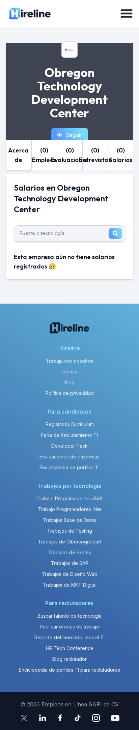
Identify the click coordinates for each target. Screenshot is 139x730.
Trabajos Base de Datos (69, 520)
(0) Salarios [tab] (120, 155)
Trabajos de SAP (69, 563)
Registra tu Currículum (70, 424)
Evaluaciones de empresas (69, 456)
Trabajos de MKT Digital (69, 585)
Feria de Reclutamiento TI (69, 435)
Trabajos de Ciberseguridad (69, 541)
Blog (69, 382)
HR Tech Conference (69, 648)
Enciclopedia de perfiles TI (69, 467)
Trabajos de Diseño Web (70, 574)
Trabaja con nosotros (69, 361)
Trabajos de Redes (69, 552)
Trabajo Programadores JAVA (69, 498)
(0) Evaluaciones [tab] (69, 155)
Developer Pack (69, 446)
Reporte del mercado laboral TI (69, 637)
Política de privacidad (70, 393)
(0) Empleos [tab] (44, 155)
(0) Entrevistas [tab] (95, 155)
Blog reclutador (69, 659)
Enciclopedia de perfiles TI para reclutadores (69, 670)
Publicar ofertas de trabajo (69, 626)
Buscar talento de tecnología (69, 616)
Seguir (74, 135)
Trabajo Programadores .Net (69, 509)
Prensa (69, 371)
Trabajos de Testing (69, 531)
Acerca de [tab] (18, 155)
